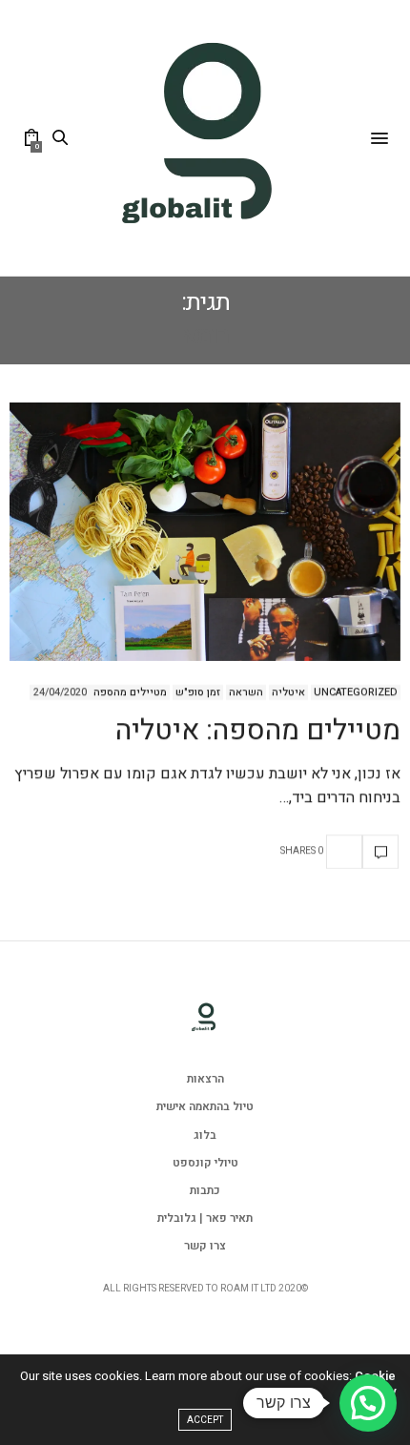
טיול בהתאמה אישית (205, 1106)
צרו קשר (205, 1245)
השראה (246, 692)
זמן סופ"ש (197, 692)
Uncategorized (356, 692)
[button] (368, 1403)
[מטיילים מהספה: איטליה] (205, 532)
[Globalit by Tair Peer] (205, 137)
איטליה (288, 692)
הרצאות (205, 1078)
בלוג (205, 1135)
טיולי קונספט (205, 1162)
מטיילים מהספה (130, 692)
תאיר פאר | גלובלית (205, 1218)
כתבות (205, 1190)
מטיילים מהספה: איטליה (257, 731)
